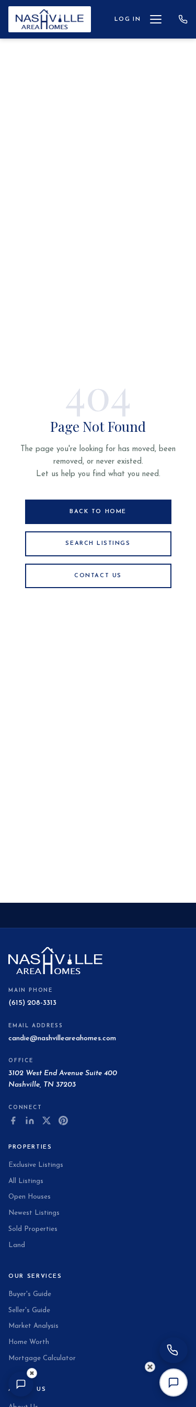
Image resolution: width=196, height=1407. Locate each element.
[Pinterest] (63, 1120)
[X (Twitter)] (46, 1120)
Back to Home (98, 512)
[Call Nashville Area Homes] (183, 19)
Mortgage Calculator (42, 1358)
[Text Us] (173, 1382)
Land (16, 1245)
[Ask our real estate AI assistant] (20, 1384)
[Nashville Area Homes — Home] (49, 19)
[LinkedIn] (29, 1120)
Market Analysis (33, 1326)
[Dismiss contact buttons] (150, 1367)
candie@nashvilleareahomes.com (62, 1038)
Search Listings (97, 543)
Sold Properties (32, 1229)
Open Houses (29, 1196)
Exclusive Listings (35, 1165)
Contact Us (97, 576)
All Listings (25, 1181)
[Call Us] (173, 1350)
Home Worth (28, 1342)
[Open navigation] (159, 19)
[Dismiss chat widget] (32, 1373)
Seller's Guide (29, 1310)
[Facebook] (13, 1120)
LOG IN (127, 19)
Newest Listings (34, 1213)
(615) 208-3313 (32, 1003)
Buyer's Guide (29, 1294)
